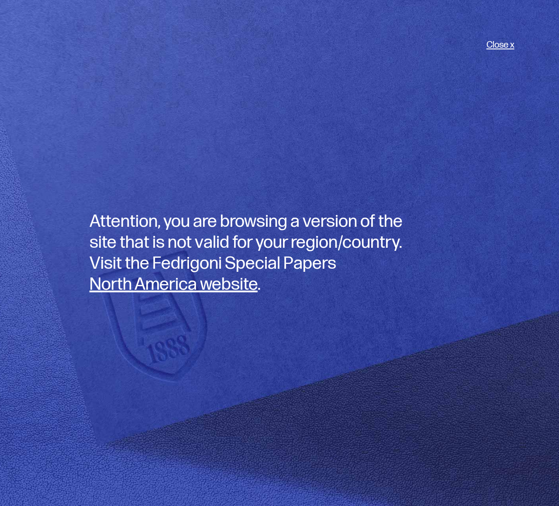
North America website (174, 284)
